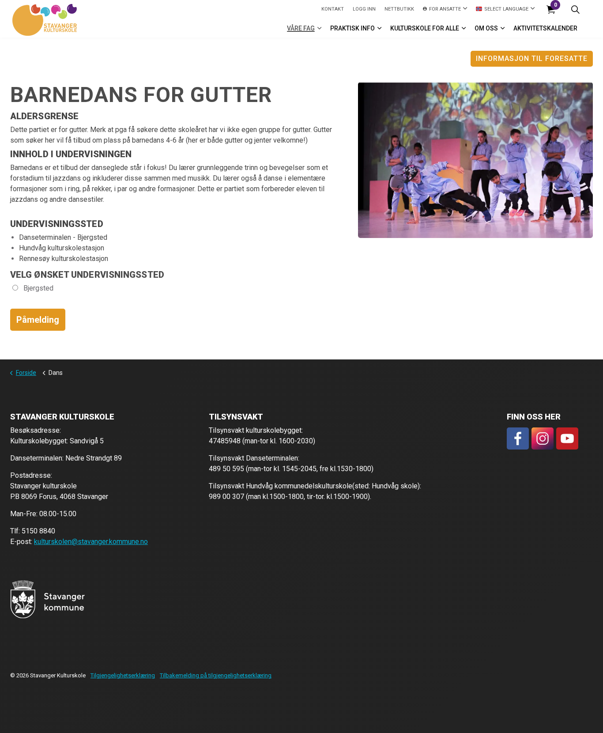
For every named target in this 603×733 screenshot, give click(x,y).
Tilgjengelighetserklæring (122, 675)
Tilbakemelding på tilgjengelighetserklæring (215, 675)
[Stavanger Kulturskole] (44, 20)
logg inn (364, 9)
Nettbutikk (399, 9)
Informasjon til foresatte (532, 58)
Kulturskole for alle (424, 28)
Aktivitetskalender (545, 28)
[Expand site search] (575, 9)
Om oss (486, 28)
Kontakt (332, 9)
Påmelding (37, 319)
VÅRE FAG (301, 28)
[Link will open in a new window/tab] (518, 438)
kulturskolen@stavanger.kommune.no (91, 541)
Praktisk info (352, 28)
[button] (47, 599)
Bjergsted (37, 288)
